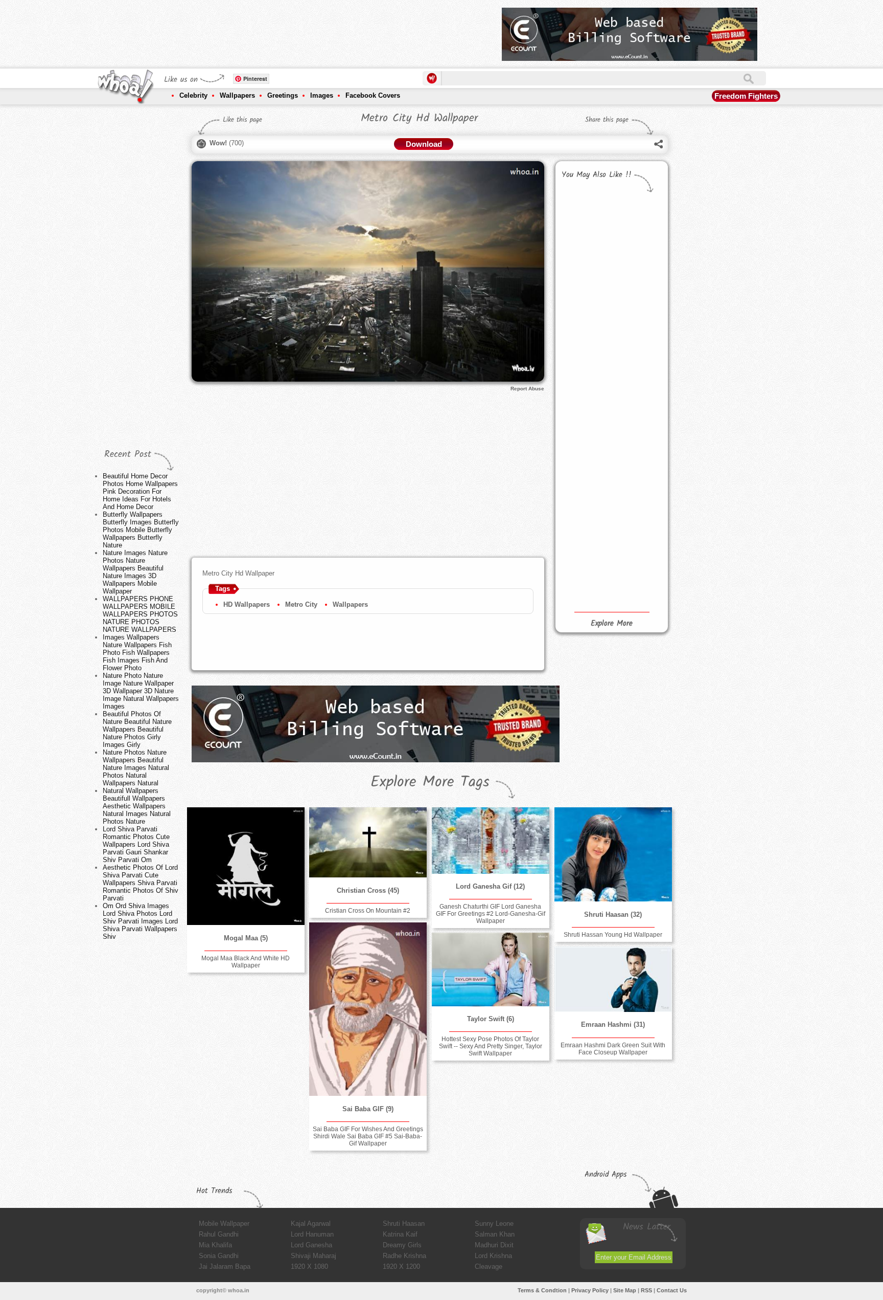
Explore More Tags (430, 782)
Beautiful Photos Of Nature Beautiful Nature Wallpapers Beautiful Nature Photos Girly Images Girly (137, 729)
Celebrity (193, 95)
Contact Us (672, 1290)
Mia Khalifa (215, 1245)
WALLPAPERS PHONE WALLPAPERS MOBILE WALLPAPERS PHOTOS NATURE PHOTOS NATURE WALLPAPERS (140, 614)
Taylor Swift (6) (490, 1019)
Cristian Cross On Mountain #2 (367, 910)
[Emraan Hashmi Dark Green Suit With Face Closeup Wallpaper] (613, 979)
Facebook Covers (372, 95)
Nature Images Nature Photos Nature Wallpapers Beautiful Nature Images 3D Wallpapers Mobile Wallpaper (135, 572)
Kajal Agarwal (311, 1223)
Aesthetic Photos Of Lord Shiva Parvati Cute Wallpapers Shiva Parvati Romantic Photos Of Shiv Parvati (140, 883)
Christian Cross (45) (368, 890)
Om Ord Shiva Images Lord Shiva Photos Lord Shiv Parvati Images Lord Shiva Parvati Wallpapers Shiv (140, 921)
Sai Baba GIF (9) (367, 1109)
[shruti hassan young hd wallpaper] (613, 854)
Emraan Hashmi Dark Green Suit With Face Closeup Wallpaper (613, 1049)
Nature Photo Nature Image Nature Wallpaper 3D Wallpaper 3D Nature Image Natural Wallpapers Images (141, 691)
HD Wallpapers (246, 604)
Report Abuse (527, 388)
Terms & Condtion (542, 1290)
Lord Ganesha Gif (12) (490, 886)
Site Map (624, 1290)
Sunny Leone (494, 1223)
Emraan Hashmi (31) (613, 1024)
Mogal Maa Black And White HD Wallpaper (245, 962)
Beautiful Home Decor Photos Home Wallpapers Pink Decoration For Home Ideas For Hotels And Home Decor (140, 491)
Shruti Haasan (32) (613, 914)
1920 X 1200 (401, 1266)
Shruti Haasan (404, 1223)
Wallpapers (237, 95)
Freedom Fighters (746, 96)
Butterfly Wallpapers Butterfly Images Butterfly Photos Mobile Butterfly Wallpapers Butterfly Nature (141, 530)
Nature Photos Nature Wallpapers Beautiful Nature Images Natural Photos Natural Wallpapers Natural (136, 767)
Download (424, 144)
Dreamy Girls (402, 1245)
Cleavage (488, 1266)
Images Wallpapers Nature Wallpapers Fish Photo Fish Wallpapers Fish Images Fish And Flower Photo (137, 652)
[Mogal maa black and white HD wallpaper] (246, 866)
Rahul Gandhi (219, 1234)
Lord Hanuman (312, 1234)
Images (321, 95)
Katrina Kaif (400, 1234)
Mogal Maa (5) (246, 938)
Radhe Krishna (404, 1256)
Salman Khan (495, 1234)
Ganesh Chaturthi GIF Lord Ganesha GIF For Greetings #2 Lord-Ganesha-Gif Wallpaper (490, 913)
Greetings (282, 95)
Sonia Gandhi (219, 1256)
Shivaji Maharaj (313, 1256)
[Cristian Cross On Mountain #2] (368, 842)
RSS (646, 1290)
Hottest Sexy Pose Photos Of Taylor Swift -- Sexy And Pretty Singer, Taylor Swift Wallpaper (490, 1046)
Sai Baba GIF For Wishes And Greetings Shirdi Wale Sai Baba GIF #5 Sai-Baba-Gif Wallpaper (368, 1136)
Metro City (301, 604)
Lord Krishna (493, 1256)
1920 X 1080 (309, 1266)
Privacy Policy (590, 1290)
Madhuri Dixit (494, 1245)
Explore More (612, 624)
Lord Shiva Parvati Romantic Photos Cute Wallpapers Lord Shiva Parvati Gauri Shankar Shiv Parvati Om (136, 844)
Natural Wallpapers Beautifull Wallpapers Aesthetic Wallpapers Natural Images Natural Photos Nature (137, 806)
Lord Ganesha (311, 1245)
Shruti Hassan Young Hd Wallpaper (613, 934)
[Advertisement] (308, 31)
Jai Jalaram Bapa (224, 1266)
